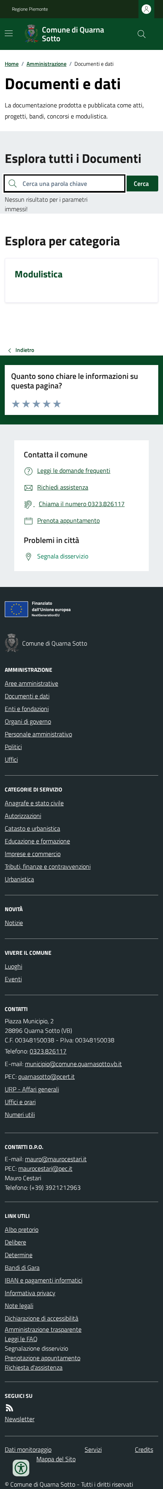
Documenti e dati (27, 696)
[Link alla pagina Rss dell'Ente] (9, 1408)
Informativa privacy (30, 1293)
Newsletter (19, 1419)
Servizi (93, 1449)
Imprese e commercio (33, 853)
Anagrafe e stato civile (34, 803)
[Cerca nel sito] (138, 34)
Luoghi (13, 966)
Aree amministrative (31, 683)
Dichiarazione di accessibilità (41, 1318)
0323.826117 (48, 1051)
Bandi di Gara (22, 1267)
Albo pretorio (21, 1229)
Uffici (11, 759)
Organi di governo (28, 721)
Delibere (15, 1242)
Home (12, 63)
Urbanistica (19, 879)
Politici (13, 746)
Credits (144, 1449)
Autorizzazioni (23, 815)
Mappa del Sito (56, 1459)
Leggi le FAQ (21, 1339)
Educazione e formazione (37, 841)
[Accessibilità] (21, 1468)
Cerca (141, 183)
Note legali (19, 1305)
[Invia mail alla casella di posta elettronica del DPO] (56, 1159)
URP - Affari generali (32, 1089)
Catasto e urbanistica (32, 828)
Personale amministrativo (38, 734)
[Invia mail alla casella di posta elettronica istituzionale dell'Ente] (73, 1063)
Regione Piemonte (30, 9)
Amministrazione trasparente (43, 1329)
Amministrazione (46, 63)
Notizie (14, 922)
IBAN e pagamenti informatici (43, 1280)
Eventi (13, 979)
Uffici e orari (20, 1102)
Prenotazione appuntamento (42, 1358)
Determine (18, 1255)
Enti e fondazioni (27, 708)
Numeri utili (20, 1114)
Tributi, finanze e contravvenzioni (48, 866)
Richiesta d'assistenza (34, 1367)
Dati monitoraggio (28, 1449)
